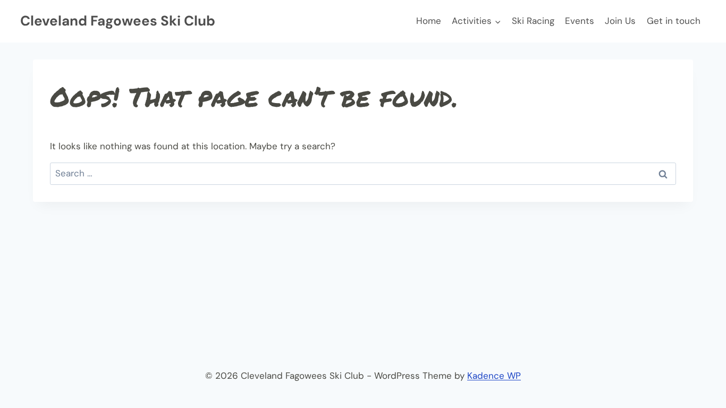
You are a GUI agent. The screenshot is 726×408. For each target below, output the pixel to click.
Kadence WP (494, 375)
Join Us (620, 21)
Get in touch (673, 21)
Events (579, 21)
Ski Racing (533, 21)
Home (428, 21)
